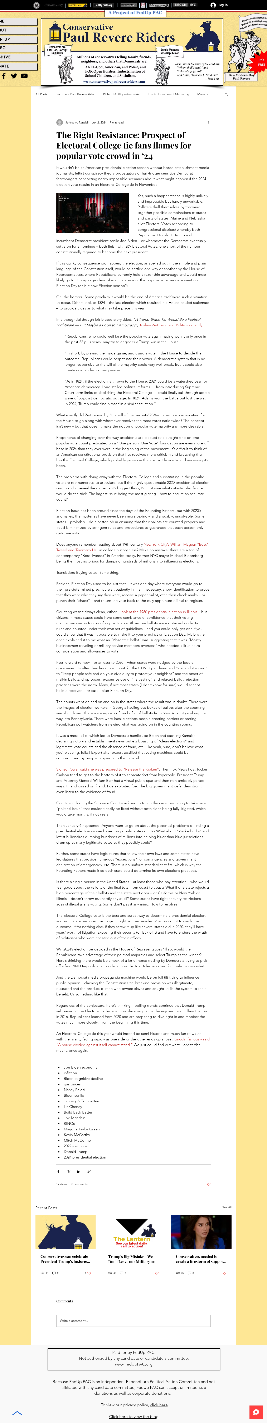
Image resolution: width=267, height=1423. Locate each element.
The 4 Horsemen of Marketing (168, 94)
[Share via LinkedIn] (79, 1171)
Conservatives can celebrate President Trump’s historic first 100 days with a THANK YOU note (64, 1259)
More (201, 94)
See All (227, 1207)
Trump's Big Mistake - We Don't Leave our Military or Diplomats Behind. (131, 1259)
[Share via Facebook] (58, 1171)
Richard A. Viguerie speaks (121, 94)
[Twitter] (14, 76)
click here (159, 1404)
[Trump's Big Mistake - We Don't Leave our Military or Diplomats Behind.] (133, 1232)
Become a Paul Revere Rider (75, 94)
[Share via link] (89, 1171)
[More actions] (208, 122)
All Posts (41, 94)
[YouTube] (24, 76)
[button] (226, 94)
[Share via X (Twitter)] (69, 1171)
